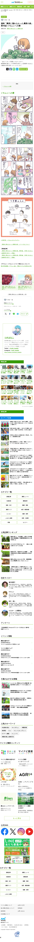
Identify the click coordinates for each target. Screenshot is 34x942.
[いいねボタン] (2, 20)
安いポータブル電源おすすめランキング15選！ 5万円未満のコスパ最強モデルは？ (29, 371)
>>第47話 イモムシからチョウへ (10, 240)
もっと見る (17, 818)
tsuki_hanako (15, 350)
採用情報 (26, 925)
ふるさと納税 (8, 518)
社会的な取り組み (18, 925)
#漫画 (20, 306)
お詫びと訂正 (21, 905)
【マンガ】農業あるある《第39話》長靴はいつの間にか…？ (29, 402)
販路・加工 (9, 505)
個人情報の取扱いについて (7, 908)
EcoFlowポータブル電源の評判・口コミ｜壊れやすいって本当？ (10, 392)
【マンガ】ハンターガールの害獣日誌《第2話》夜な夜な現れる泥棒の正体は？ (4, 402)
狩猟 (9, 522)
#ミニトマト (15, 733)
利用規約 (20, 908)
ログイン (30, 2)
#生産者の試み (5, 727)
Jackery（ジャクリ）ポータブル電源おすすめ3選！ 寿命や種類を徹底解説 (23, 392)
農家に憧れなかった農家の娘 (15, 28)
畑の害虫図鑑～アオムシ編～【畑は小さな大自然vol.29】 (16, 266)
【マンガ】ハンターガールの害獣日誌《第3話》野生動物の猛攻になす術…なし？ (10, 402)
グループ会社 (4, 927)
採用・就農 (27, 6)
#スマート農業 (5, 733)
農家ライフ (9, 509)
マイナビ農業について (6, 905)
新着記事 (9, 496)
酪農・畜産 (25, 505)
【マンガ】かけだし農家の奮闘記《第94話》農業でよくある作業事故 (4, 371)
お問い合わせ (21, 911)
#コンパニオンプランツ (20, 730)
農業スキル (13, 6)
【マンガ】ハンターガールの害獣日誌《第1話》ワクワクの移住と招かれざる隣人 (4, 392)
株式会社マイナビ (5, 922)
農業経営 (19, 6)
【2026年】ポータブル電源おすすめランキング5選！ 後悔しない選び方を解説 (30, 392)
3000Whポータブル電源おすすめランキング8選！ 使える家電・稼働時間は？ (16, 382)
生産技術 (9, 501)
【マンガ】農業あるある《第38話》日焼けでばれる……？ (23, 402)
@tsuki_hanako (14, 348)
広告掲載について (5, 914)
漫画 (3, 32)
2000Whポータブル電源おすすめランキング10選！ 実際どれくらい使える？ (29, 382)
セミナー (25, 522)
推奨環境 (3, 911)
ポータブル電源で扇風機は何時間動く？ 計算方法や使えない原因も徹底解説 (16, 371)
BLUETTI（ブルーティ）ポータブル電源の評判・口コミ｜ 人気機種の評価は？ (23, 382)
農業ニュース (4, 6)
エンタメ (11, 9)
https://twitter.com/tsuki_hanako (12, 352)
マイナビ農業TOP (4, 9)
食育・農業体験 (25, 509)
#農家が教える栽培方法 (8, 736)
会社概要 (3, 925)
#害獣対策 (24, 727)
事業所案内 (9, 925)
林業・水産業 (25, 518)
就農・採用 (25, 513)
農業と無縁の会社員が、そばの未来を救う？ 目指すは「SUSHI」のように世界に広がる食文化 (16, 392)
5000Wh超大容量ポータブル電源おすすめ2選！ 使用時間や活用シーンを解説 (23, 371)
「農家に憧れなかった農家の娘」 (16, 294)
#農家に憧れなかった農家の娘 (10, 306)
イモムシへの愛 (7, 86)
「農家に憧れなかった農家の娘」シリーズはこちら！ (15, 244)
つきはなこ (9, 338)
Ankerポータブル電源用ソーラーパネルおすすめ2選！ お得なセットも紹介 (10, 382)
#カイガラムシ (15, 727)
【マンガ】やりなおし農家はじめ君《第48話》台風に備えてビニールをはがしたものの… (16, 402)
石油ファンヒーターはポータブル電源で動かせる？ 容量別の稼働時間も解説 (4, 382)
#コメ (9, 730)
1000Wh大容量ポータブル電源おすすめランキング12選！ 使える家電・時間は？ (10, 371)
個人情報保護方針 (13, 927)
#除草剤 (4, 730)
